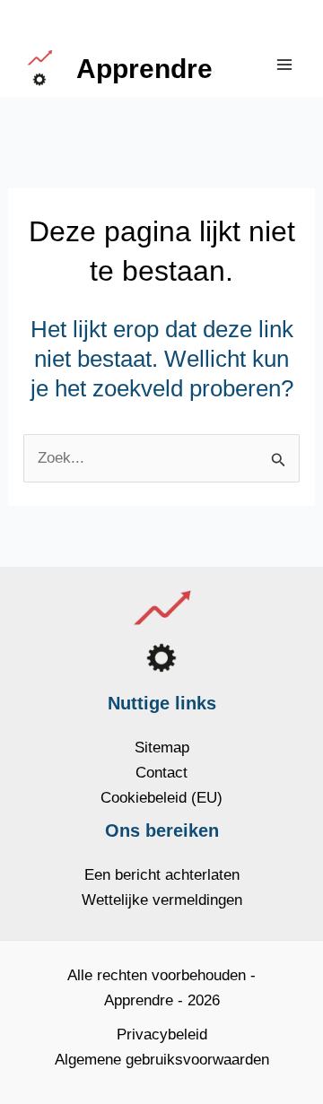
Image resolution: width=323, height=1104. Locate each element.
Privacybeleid (162, 1034)
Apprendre (144, 68)
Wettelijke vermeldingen (162, 899)
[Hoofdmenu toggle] (285, 64)
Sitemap (162, 747)
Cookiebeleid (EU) (161, 797)
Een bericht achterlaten (162, 874)
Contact (161, 772)
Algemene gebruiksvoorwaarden (162, 1059)
